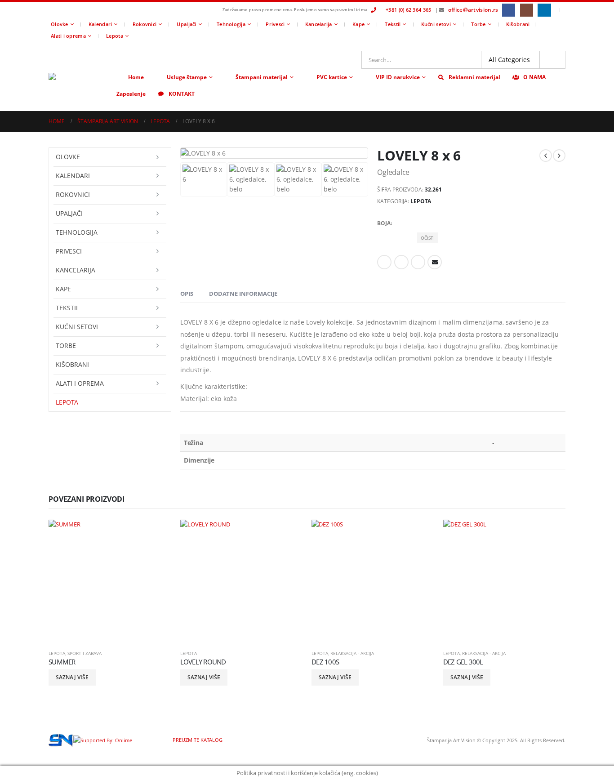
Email (434, 262)
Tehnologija (231, 24)
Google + (418, 262)
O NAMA (534, 77)
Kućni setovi (436, 24)
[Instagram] (526, 10)
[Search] (552, 59)
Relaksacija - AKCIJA (352, 653)
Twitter (401, 262)
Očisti (428, 238)
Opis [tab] (186, 294)
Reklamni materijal (474, 77)
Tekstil (392, 24)
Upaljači (186, 24)
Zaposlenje (131, 94)
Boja (384, 223)
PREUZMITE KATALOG (196, 739)
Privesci (275, 24)
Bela (423, 221)
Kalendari (100, 24)
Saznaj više (72, 677)
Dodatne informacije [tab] (243, 294)
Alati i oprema (68, 35)
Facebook (384, 262)
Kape (358, 24)
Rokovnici (144, 24)
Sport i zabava (84, 653)
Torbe (478, 24)
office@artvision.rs (473, 9)
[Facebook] (508, 10)
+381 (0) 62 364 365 (408, 9)
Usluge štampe (187, 77)
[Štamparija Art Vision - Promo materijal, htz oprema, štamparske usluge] (80, 76)
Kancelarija (318, 24)
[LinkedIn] (544, 10)
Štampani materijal (262, 77)
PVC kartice (331, 77)
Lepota (114, 35)
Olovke (59, 24)
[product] (110, 581)
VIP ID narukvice (398, 77)
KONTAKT (182, 94)
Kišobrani (517, 24)
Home (136, 77)
